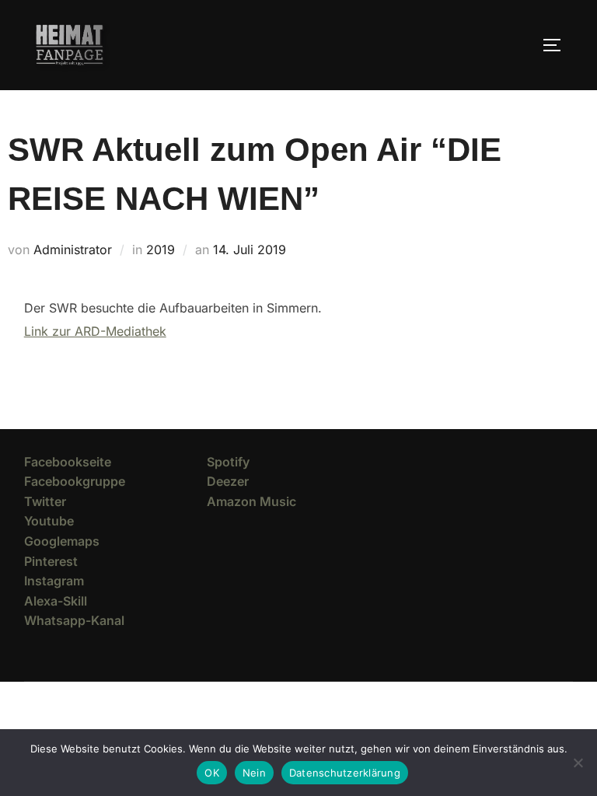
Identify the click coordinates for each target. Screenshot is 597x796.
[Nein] (577, 762)
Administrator (72, 249)
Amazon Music (251, 501)
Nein (254, 772)
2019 (160, 249)
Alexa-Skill (55, 601)
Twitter (45, 501)
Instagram (54, 580)
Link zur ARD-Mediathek (95, 331)
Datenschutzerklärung (344, 772)
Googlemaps (62, 541)
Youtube (49, 521)
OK (211, 772)
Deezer (228, 481)
